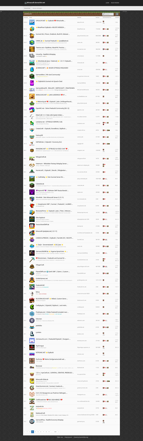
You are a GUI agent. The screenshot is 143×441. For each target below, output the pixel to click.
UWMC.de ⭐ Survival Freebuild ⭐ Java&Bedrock (52, 41)
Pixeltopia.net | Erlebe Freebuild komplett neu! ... (52, 312)
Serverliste (27, 8)
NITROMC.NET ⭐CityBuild (44, 352)
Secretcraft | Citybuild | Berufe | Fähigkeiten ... (51, 170)
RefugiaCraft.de (41, 157)
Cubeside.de (40, 184)
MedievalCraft (40, 413)
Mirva (38, 292)
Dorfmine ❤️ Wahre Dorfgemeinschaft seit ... (51, 359)
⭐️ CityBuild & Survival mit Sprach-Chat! (49, 81)
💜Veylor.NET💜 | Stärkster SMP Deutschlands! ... (52, 190)
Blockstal (39, 366)
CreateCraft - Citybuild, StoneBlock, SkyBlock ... (51, 129)
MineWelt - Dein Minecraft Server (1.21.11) (49, 197)
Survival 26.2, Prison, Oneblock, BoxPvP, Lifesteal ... (53, 34)
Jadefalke (39, 326)
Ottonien (39, 319)
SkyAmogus (40, 346)
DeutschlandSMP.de (42, 224)
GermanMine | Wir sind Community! (48, 75)
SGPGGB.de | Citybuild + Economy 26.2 (49, 142)
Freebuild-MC (40, 285)
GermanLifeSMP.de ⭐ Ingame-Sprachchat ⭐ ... (52, 251)
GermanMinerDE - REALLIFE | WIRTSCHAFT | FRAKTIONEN (55, 88)
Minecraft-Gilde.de (42, 379)
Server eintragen (37, 8)
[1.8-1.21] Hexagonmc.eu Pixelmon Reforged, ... (51, 393)
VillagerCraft (40, 265)
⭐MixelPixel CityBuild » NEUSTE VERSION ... (50, 27)
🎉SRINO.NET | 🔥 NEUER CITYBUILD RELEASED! (52, 68)
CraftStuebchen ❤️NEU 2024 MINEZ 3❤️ (49, 400)
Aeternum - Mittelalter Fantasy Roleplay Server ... (52, 164)
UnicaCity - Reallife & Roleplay (46, 54)
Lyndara (38, 332)
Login (107, 2)
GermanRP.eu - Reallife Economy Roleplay (49, 420)
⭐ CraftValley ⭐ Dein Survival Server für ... (50, 177)
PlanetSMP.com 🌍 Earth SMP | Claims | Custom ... (53, 272)
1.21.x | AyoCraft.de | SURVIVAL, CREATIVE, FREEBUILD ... (55, 373)
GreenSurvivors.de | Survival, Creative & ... (50, 386)
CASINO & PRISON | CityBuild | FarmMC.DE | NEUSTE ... (54, 238)
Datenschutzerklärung (81, 437)
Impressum (68, 437)
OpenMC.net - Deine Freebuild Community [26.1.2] (52, 108)
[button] (117, 14)
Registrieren (115, 2)
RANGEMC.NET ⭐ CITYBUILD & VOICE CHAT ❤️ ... (52, 149)
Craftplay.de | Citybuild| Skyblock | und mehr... (51, 305)
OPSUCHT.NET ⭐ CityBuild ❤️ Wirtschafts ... (50, 21)
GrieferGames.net (42, 278)
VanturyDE (39, 135)
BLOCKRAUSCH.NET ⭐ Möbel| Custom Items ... (52, 299)
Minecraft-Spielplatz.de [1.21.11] (46, 231)
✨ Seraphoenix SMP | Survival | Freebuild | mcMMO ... (54, 204)
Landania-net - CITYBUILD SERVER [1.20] (49, 122)
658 (55, 432)
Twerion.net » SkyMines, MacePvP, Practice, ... (51, 48)
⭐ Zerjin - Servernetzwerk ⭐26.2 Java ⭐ (49, 245)
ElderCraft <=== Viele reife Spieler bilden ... (50, 115)
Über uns (60, 437)
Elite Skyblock (40, 218)
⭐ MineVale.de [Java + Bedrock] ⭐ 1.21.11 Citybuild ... (54, 61)
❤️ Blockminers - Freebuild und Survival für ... (51, 258)
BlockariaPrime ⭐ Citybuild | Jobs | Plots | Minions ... (54, 211)
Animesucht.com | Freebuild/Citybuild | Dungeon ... (53, 339)
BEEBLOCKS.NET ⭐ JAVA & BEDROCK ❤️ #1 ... (51, 95)
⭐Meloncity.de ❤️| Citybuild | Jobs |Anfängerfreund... (54, 102)
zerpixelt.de (40, 406)
